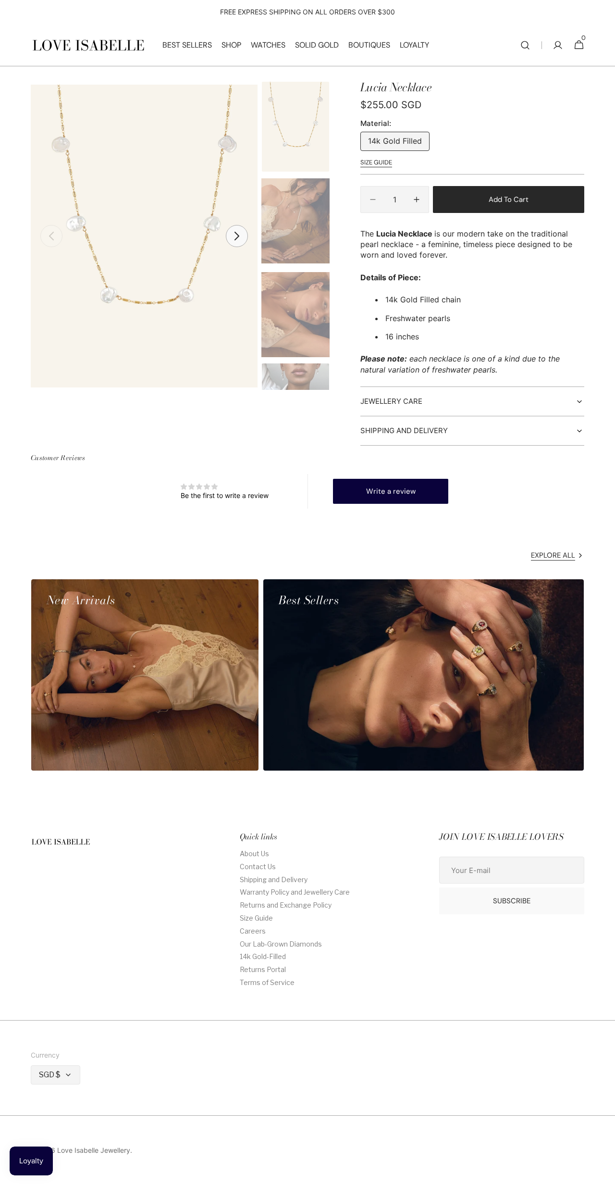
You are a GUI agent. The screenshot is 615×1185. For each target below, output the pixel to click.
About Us (254, 854)
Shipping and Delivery (274, 879)
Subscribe (511, 901)
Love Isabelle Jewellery (93, 1150)
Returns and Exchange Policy (286, 905)
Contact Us (258, 866)
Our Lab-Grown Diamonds (281, 944)
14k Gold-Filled (263, 956)
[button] (525, 45)
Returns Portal (263, 969)
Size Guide (256, 918)
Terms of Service (267, 982)
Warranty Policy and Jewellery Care (295, 892)
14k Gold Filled (399, 143)
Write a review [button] (391, 491)
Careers (253, 931)
